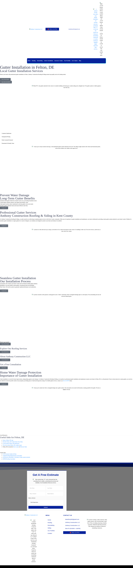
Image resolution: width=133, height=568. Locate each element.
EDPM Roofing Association (9, 459)
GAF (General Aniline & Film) (9, 454)
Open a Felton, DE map (8, 440)
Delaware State (23, 446)
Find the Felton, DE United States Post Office (13, 441)
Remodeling (40, 60)
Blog (80, 60)
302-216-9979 (66, 380)
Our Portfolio (67, 60)
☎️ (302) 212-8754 (52, 29)
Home (29, 60)
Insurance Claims (58, 60)
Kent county (16, 446)
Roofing (34, 60)
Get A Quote (75, 60)
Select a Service (31, 498)
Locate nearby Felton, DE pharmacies (11, 443)
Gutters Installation (48, 60)
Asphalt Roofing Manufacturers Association (12, 455)
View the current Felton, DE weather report (12, 445)
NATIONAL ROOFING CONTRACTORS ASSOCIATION (16, 457)
